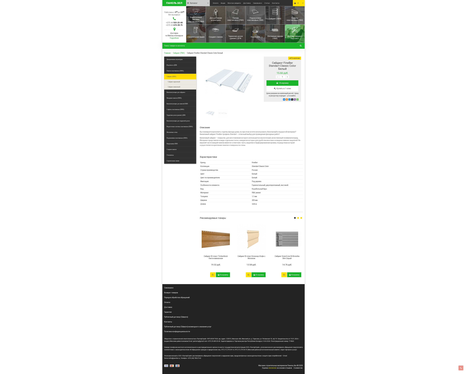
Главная (167, 53)
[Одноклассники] (287, 99)
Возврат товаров (171, 293)
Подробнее (174, 38)
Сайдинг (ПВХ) (179, 53)
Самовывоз (257, 3)
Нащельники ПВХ (172, 144)
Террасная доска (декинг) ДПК (176, 115)
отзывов (288, 368)
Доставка (247, 3)
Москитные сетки (172, 132)
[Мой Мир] (289, 99)
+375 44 (174, 22)
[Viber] (295, 99)
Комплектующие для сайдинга (176, 92)
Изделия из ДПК (172, 65)
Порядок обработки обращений (177, 297)
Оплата (215, 3)
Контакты (275, 3)
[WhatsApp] (297, 99)
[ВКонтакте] (284, 99)
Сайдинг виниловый (174, 87)
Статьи (267, 3)
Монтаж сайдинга (234, 3)
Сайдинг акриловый (174, 82)
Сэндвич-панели (171, 149)
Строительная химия (173, 161)
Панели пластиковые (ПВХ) (175, 71)
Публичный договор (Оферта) (176, 317)
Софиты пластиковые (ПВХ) (175, 109)
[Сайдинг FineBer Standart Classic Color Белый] (229, 81)
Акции (223, 3)
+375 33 (174, 25)
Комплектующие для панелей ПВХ (177, 104)
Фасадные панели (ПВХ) (174, 98)
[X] (292, 99)
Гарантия (168, 312)
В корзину (284, 83)
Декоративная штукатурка (175, 59)
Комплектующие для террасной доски (178, 121)
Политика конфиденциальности (177, 331)
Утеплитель (170, 155)
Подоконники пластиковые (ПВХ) (177, 138)
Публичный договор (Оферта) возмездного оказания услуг (187, 327)
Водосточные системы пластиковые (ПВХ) (180, 126)
